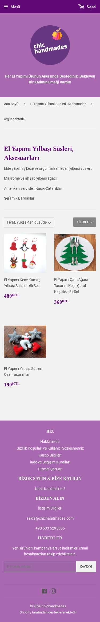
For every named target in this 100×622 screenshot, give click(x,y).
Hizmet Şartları (50, 469)
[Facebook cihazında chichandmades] (44, 592)
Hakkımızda (50, 441)
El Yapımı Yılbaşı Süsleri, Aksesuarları (58, 104)
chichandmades (54, 606)
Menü (15, 7)
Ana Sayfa (11, 104)
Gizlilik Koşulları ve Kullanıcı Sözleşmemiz (50, 448)
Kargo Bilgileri (50, 455)
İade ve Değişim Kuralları (50, 462)
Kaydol (86, 567)
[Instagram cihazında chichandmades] (53, 592)
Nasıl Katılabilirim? (50, 489)
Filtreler (85, 222)
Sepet (91, 7)
